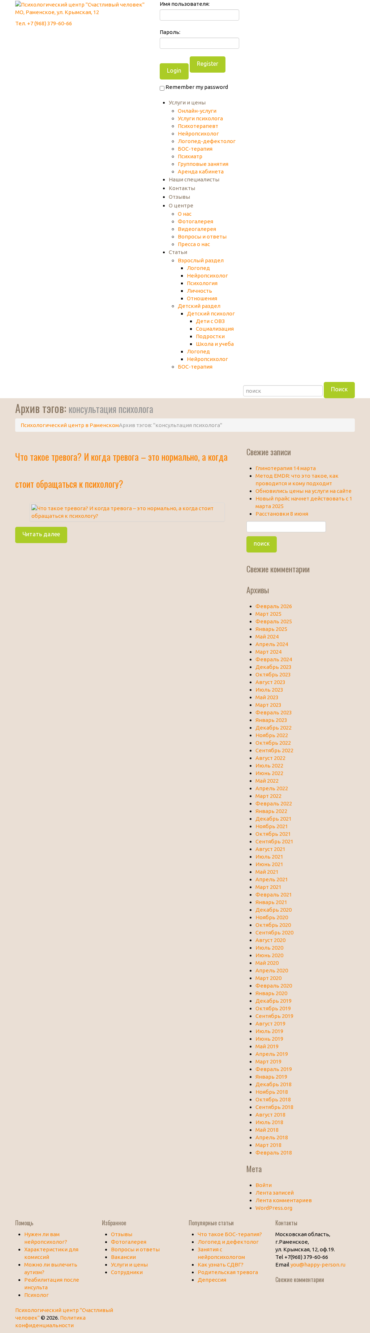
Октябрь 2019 (273, 1008)
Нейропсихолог (198, 133)
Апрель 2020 (271, 970)
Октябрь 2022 (273, 743)
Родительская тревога (228, 1272)
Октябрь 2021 (273, 834)
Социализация (215, 329)
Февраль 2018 (273, 1152)
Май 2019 (267, 1046)
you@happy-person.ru (318, 1264)
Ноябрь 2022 (271, 735)
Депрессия (212, 1280)
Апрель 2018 (271, 1137)
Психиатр (190, 156)
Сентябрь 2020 (274, 932)
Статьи (178, 252)
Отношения (202, 298)
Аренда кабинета (201, 171)
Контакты (182, 188)
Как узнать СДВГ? (221, 1264)
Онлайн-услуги (197, 111)
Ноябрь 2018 (271, 1092)
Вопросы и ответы (202, 236)
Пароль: (170, 32)
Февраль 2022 (273, 803)
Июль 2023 (269, 690)
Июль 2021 (269, 856)
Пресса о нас (194, 244)
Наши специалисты (194, 179)
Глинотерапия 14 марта (285, 468)
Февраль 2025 (273, 621)
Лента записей (274, 1193)
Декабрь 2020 (273, 910)
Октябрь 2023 (273, 674)
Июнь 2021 (269, 864)
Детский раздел (199, 306)
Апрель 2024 (271, 644)
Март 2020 (268, 978)
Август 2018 (270, 1114)
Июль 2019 (269, 1031)
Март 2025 (268, 614)
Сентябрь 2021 (274, 841)
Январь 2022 (271, 811)
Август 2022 (270, 758)
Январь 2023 (271, 720)
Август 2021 (270, 849)
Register (207, 63)
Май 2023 (267, 697)
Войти (263, 1185)
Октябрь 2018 (273, 1099)
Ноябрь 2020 (271, 917)
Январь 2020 (271, 993)
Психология (202, 283)
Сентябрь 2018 (274, 1107)
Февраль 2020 (273, 985)
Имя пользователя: (185, 4)
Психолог (36, 1295)
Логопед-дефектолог (207, 141)
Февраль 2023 (273, 712)
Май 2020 (267, 963)
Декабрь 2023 (273, 667)
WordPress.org (273, 1208)
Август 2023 (270, 682)
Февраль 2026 (273, 606)
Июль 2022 (269, 765)
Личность (199, 291)
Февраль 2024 (273, 659)
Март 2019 (268, 1061)
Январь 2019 (271, 1077)
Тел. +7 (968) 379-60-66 (43, 23)
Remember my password (196, 87)
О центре (181, 205)
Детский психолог (211, 313)
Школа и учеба (215, 344)
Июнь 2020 (269, 955)
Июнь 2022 (269, 773)
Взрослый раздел (201, 260)
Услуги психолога (200, 118)
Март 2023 (268, 705)
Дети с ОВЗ (210, 321)
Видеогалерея (197, 229)
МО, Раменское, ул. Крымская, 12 (57, 12)
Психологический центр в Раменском (70, 425)
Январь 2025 (271, 629)
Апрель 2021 (271, 879)
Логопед (198, 268)
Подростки (210, 336)
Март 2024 (268, 652)
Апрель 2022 (271, 788)
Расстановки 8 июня (281, 514)
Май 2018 (267, 1130)
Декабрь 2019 (273, 1001)
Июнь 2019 (269, 1039)
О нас (185, 214)
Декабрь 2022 (273, 727)
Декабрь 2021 (273, 819)
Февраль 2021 (273, 894)
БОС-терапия (195, 149)
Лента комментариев (283, 1200)
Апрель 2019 (271, 1054)
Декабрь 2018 (273, 1084)
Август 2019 (270, 1023)
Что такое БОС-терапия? (230, 1234)
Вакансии (123, 1257)
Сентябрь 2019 (274, 1016)
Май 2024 (267, 636)
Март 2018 (268, 1145)
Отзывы (179, 197)
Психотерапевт (198, 126)
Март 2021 (268, 887)
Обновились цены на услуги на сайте (303, 491)
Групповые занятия (203, 164)
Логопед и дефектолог (228, 1242)
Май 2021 (267, 872)
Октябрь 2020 (273, 925)
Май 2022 (267, 781)
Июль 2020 (269, 948)
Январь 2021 (271, 902)
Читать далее (41, 534)
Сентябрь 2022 (274, 750)
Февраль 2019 (273, 1069)
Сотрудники (127, 1272)
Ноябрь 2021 (271, 826)
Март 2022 (268, 796)
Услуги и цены (187, 102)
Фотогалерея (195, 221)
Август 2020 (270, 940)
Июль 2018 (269, 1122)
